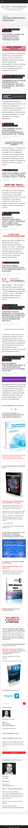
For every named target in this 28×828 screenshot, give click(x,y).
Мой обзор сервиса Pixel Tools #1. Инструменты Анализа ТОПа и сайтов (14, 175)
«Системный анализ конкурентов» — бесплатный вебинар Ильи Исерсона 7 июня (13, 131)
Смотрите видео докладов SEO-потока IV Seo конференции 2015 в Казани (14, 268)
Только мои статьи (7, 31)
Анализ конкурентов (8, 75)
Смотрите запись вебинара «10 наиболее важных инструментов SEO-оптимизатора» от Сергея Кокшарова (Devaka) (13, 316)
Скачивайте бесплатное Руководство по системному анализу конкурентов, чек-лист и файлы (14, 84)
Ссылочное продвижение (16, 308)
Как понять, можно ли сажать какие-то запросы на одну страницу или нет (13, 37)
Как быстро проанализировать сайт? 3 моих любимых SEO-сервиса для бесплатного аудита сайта (13, 222)
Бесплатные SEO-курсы (19, 75)
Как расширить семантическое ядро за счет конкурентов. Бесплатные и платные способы (13, 367)
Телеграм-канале (19, 628)
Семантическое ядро (14, 29)
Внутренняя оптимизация (18, 306)
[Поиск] (24, 703)
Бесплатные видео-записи (12, 262)
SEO (5, 262)
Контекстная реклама (7, 77)
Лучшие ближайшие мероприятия (10, 125)
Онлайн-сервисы (13, 170)
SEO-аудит (6, 29)
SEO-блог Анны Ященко (14, 6)
